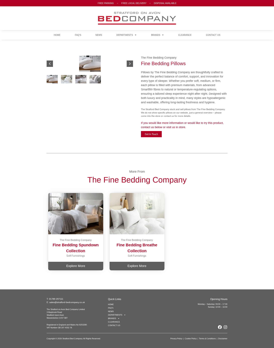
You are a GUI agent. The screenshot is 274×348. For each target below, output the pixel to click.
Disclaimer (222, 339)
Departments (124, 35)
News (98, 35)
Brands (155, 35)
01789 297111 (56, 299)
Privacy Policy (176, 339)
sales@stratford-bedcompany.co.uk (67, 302)
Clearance (185, 35)
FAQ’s (78, 35)
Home (57, 35)
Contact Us (213, 35)
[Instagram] (225, 327)
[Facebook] (220, 327)
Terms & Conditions (207, 339)
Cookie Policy (191, 339)
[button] (130, 64)
